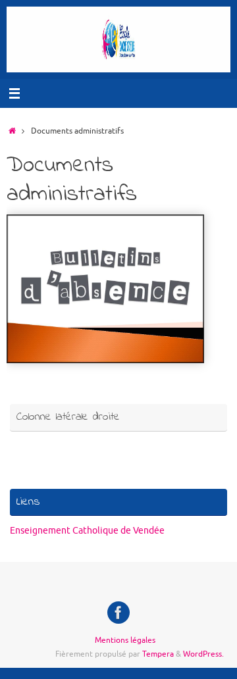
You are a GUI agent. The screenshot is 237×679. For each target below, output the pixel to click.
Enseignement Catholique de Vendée (87, 530)
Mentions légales (125, 640)
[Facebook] (118, 612)
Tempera (158, 654)
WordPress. (203, 654)
